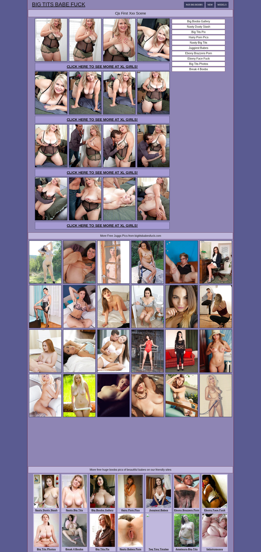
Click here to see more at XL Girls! (102, 67)
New (210, 5)
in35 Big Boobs (194, 5)
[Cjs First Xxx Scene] (51, 60)
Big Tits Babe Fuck (58, 4)
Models (222, 5)
